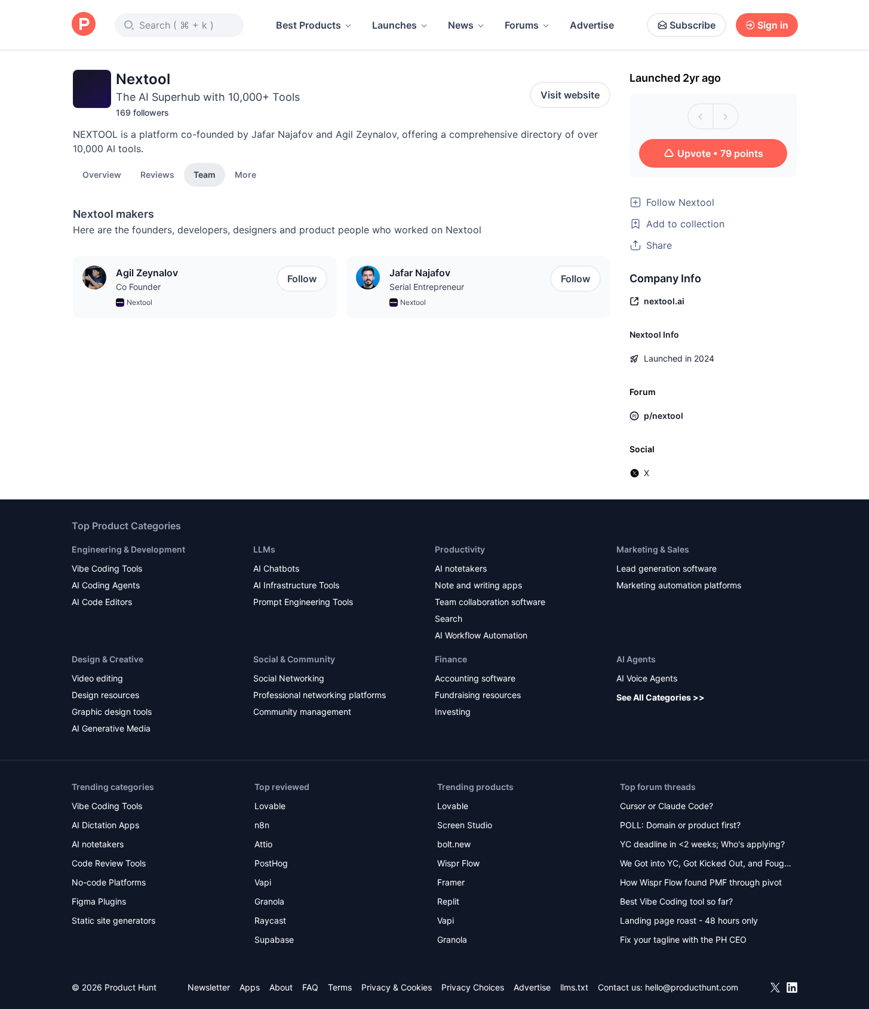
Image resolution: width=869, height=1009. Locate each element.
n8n (261, 825)
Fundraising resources (478, 695)
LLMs (264, 549)
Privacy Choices (472, 987)
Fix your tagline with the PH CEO (683, 939)
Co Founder (138, 287)
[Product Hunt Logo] (84, 25)
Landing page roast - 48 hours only (689, 920)
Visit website (570, 95)
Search (448, 618)
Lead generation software (666, 568)
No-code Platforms (109, 882)
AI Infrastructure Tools (296, 585)
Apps (249, 987)
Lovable (269, 806)
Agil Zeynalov (147, 273)
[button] (245, 174)
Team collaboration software (490, 602)
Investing (453, 711)
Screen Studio (464, 825)
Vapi (262, 882)
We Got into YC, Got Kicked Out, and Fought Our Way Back (706, 864)
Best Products (308, 25)
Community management (302, 711)
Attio (263, 844)
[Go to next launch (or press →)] (726, 116)
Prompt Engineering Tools (303, 602)
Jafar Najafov (419, 273)
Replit (448, 901)
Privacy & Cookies (396, 987)
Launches (394, 25)
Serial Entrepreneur (426, 287)
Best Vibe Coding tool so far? (676, 901)
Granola (269, 901)
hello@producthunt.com (691, 987)
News (461, 25)
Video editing (97, 678)
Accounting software (475, 678)
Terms (340, 987)
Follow (302, 279)
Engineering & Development (128, 549)
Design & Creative (107, 659)
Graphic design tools (112, 711)
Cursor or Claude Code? (666, 806)
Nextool (139, 302)
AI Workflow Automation (481, 635)
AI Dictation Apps (105, 825)
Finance (451, 659)
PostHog (271, 863)
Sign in (772, 25)
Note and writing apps (478, 585)
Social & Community (294, 659)
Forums (522, 25)
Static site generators (113, 920)
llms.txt (574, 987)
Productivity (460, 549)
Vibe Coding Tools (107, 568)
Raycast (270, 920)
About (281, 987)
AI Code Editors (102, 602)
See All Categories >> (660, 697)
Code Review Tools (109, 863)
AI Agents (636, 659)
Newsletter (209, 987)
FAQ (310, 987)
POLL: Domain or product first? (680, 825)
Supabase (274, 939)
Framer (451, 882)
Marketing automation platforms (678, 585)
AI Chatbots (276, 568)
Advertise (592, 25)
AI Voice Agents (646, 678)
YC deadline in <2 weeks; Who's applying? (702, 844)
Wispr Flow (458, 863)
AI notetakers (461, 568)
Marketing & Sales (652, 549)
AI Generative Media (111, 728)
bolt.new (454, 844)
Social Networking (288, 678)
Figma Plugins (99, 901)
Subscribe (693, 25)
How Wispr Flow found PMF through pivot (701, 882)
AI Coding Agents (106, 585)
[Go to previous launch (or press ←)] (701, 116)
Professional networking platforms (319, 695)
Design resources (105, 695)
